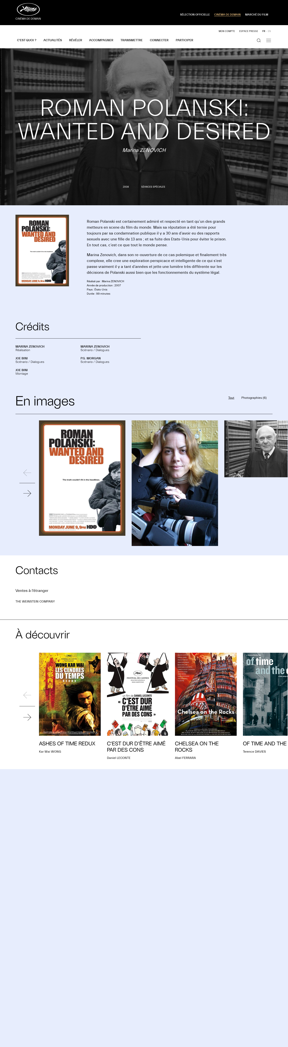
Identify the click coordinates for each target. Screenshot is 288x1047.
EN (269, 31)
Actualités (52, 40)
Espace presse (248, 31)
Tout (231, 398)
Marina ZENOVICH (29, 346)
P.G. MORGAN (91, 358)
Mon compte (227, 31)
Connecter (159, 40)
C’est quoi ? (26, 40)
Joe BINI (21, 358)
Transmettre (131, 40)
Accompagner (101, 40)
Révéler (75, 40)
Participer (184, 40)
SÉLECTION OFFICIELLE (195, 14)
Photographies (254, 398)
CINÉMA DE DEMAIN (227, 14)
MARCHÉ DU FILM (256, 14)
